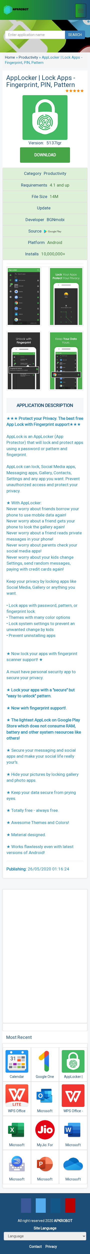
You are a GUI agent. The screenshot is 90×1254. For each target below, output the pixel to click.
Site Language (45, 1228)
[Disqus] (45, 955)
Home (10, 57)
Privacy (51, 1247)
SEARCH (75, 35)
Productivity (28, 57)
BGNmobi (55, 219)
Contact (35, 1247)
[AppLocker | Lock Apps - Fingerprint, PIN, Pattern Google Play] (53, 231)
